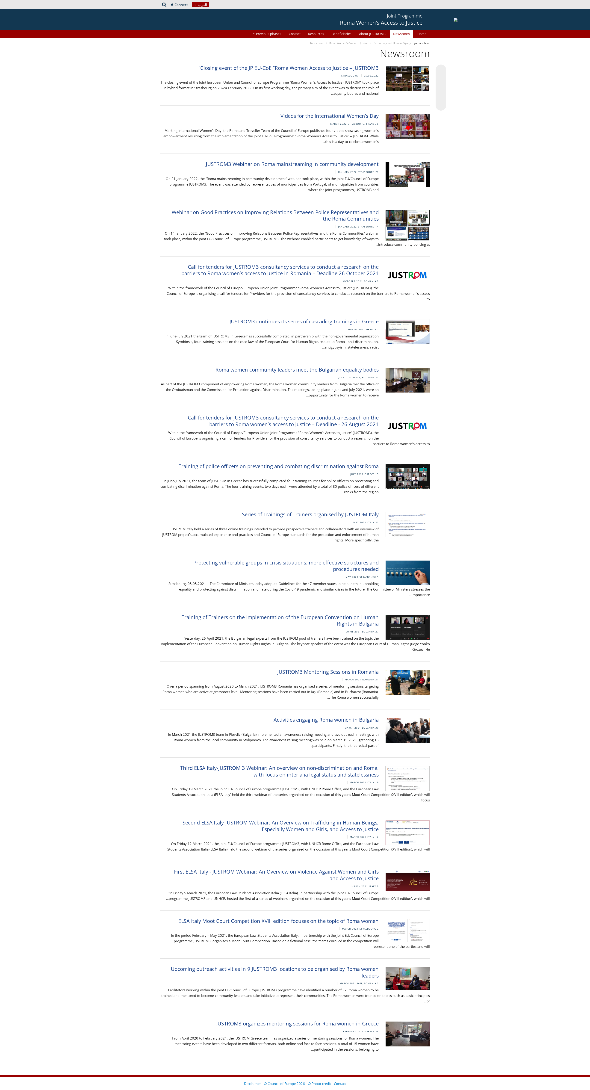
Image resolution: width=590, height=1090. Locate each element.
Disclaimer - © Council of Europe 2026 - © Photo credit (288, 1083)
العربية (202, 4)
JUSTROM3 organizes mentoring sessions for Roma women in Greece (297, 1023)
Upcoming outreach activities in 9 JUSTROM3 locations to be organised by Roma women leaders (275, 972)
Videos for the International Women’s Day (329, 115)
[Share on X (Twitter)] (440, 79)
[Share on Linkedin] (440, 96)
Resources (316, 34)
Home (421, 34)
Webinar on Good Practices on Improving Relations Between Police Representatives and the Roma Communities (275, 215)
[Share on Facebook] (440, 87)
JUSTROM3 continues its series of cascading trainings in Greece (304, 321)
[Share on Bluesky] (440, 70)
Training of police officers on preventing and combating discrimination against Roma (279, 466)
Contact (295, 34)
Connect (181, 4)
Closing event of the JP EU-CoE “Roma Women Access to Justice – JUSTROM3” (288, 67)
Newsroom (401, 34)
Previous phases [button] (268, 34)
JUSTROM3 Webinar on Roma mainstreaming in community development (292, 163)
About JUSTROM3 (372, 34)
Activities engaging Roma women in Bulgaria (326, 719)
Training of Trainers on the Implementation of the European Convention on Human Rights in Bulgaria (280, 620)
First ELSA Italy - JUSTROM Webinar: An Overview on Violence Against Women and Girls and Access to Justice (276, 875)
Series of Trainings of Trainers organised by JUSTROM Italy (310, 514)
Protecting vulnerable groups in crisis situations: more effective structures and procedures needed (286, 566)
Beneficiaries (341, 34)
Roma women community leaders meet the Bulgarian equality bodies (297, 369)
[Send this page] (440, 105)
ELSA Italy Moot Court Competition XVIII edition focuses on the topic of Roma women (278, 920)
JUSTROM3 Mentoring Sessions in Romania (328, 671)
